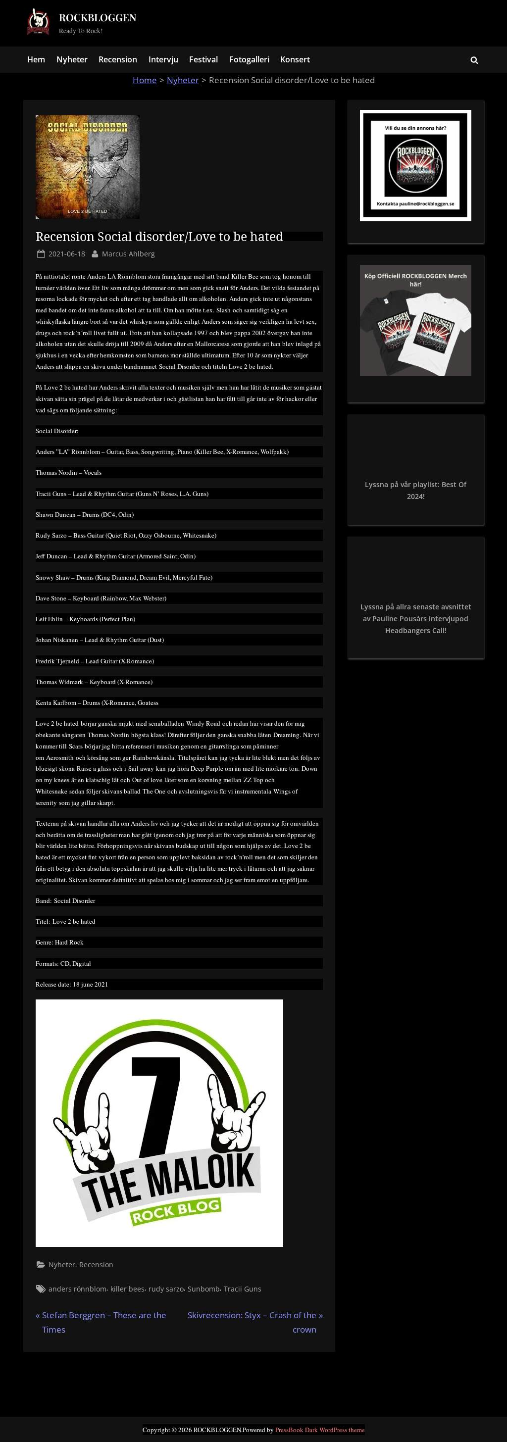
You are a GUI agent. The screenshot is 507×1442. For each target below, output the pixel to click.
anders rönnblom (77, 1288)
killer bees (127, 1288)
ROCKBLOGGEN (98, 17)
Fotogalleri (249, 59)
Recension (118, 59)
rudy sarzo (166, 1288)
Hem (36, 59)
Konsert (295, 59)
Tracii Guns (242, 1288)
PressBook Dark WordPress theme (320, 1429)
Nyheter (72, 59)
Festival (203, 59)
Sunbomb (204, 1288)
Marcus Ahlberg (128, 253)
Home (145, 80)
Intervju (163, 59)
